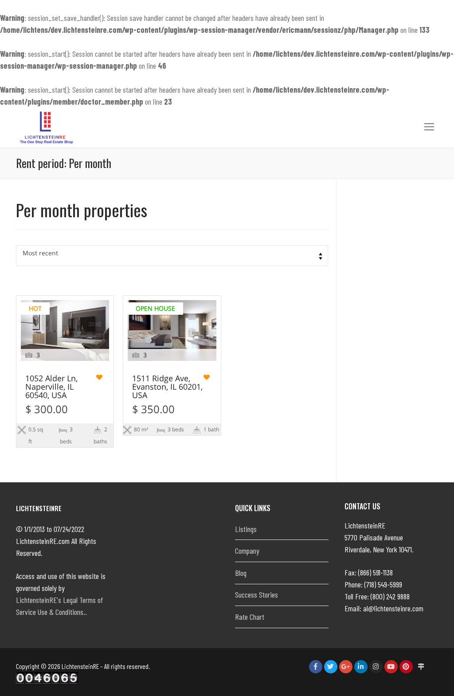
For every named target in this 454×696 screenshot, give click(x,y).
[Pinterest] (406, 666)
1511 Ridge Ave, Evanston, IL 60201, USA (167, 387)
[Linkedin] (361, 666)
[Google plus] (345, 666)
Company (247, 550)
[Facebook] (315, 666)
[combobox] (172, 255)
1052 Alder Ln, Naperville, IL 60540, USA (51, 387)
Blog (241, 573)
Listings (246, 529)
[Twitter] (330, 666)
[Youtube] (391, 666)
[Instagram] (376, 666)
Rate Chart (249, 617)
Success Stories (256, 594)
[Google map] (421, 666)
